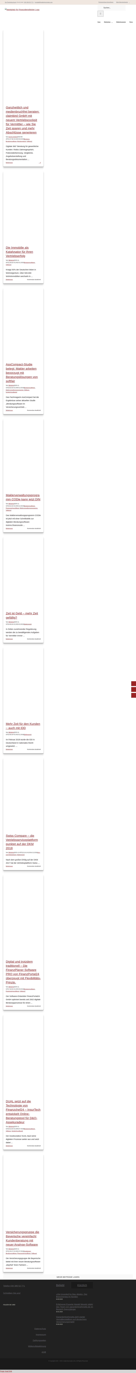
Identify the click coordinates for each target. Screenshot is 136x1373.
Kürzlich (82, 1285)
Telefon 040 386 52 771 (14, 1286)
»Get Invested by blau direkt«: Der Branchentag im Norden (71, 1295)
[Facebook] (6, 1310)
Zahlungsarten (39, 1340)
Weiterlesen (9, 162)
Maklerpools (27, 624)
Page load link (6, 1371)
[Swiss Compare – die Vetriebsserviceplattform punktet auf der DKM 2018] (23, 794)
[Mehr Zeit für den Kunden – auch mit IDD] (23, 683)
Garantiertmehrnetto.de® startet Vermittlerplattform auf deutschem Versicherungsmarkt (71, 1319)
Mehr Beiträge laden (68, 1277)
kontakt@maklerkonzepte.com (43, 2)
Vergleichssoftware (11, 392)
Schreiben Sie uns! (12, 1293)
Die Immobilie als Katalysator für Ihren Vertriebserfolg (19, 252)
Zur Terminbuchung (10, 2)
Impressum (41, 1334)
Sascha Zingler (12, 137)
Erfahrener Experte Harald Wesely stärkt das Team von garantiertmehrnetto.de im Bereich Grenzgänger (74, 1306)
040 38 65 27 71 (28, 2)
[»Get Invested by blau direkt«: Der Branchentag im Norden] (52, 1296)
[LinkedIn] (9, 1310)
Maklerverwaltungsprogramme (14, 390)
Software (29, 141)
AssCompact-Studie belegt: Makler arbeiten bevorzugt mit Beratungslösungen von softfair (22, 373)
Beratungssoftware (11, 141)
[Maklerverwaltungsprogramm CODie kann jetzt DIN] (23, 454)
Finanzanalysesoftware (12, 508)
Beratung (26, 139)
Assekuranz (27, 1251)
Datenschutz (40, 1328)
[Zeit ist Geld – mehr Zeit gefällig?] (23, 572)
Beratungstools (21, 141)
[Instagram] (3, 1310)
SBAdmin (11, 260)
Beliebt (60, 1285)
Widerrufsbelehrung (37, 1346)
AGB (44, 1352)
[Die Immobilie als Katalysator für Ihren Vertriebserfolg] (23, 206)
